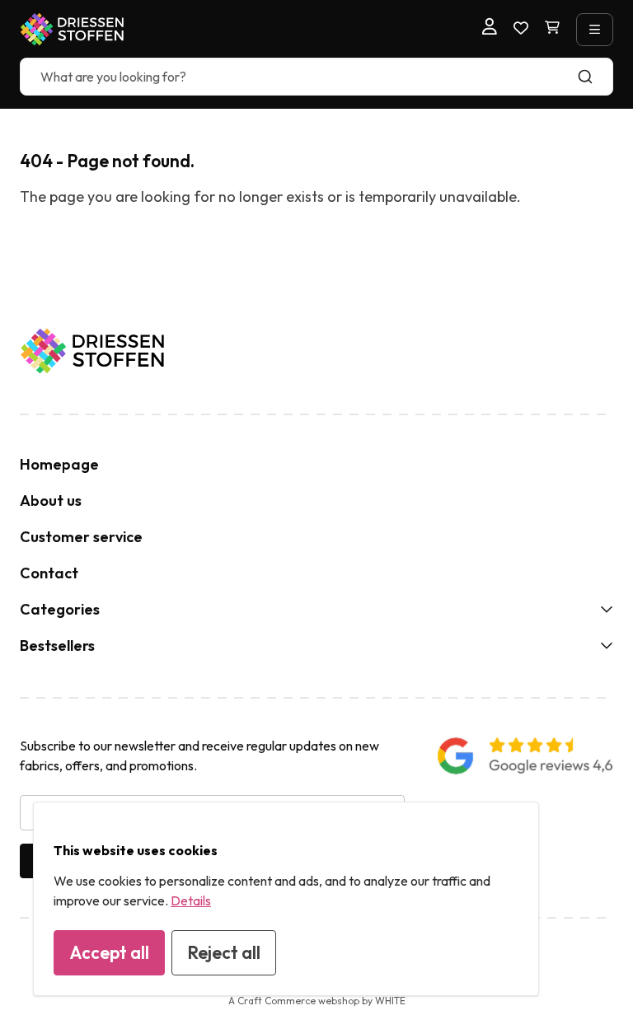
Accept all (109, 952)
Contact (49, 573)
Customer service (81, 536)
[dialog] (286, 899)
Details (191, 900)
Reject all (223, 952)
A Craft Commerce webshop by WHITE (317, 1000)
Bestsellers (57, 645)
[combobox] (316, 77)
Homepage (59, 464)
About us (51, 500)
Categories (60, 609)
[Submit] (593, 76)
